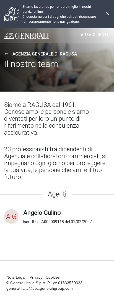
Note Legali (16, 277)
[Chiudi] (107, 14)
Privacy (36, 277)
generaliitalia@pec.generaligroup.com (39, 288)
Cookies (53, 277)
